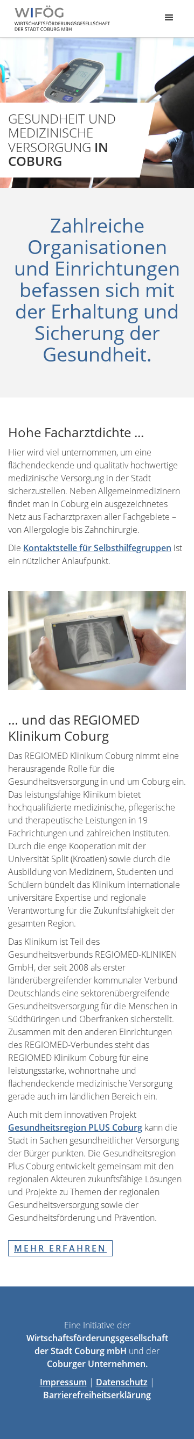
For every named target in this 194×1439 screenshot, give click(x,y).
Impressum (63, 1382)
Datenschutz (122, 1382)
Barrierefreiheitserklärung (97, 1395)
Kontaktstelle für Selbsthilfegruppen (97, 548)
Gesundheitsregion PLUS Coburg (75, 1127)
